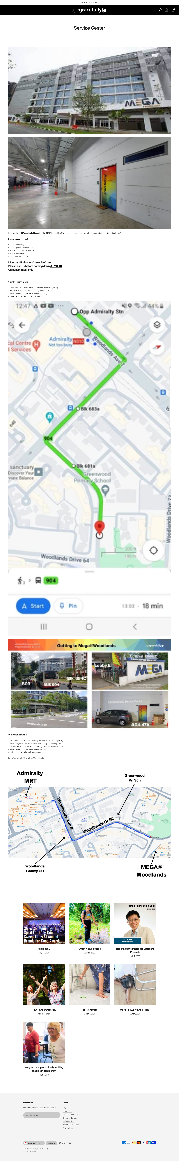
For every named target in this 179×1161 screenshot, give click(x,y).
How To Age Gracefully (44, 1009)
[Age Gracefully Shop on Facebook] (60, 1143)
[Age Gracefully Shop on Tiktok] (67, 1143)
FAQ (64, 1108)
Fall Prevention (89, 1009)
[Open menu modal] (6, 10)
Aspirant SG (44, 948)
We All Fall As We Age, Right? (135, 1009)
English (50, 1143)
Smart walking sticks (89, 948)
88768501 (56, 266)
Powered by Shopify (29, 1151)
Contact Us (67, 1111)
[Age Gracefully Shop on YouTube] (70, 1143)
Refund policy (68, 1121)
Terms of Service (70, 1118)
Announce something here (88, 2)
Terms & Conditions (71, 1125)
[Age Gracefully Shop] (89, 9)
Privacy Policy (68, 1128)
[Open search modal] (160, 10)
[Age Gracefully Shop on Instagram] (63, 1143)
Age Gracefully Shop (41, 1148)
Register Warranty (70, 1115)
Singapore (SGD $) (34, 1143)
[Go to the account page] (167, 10)
